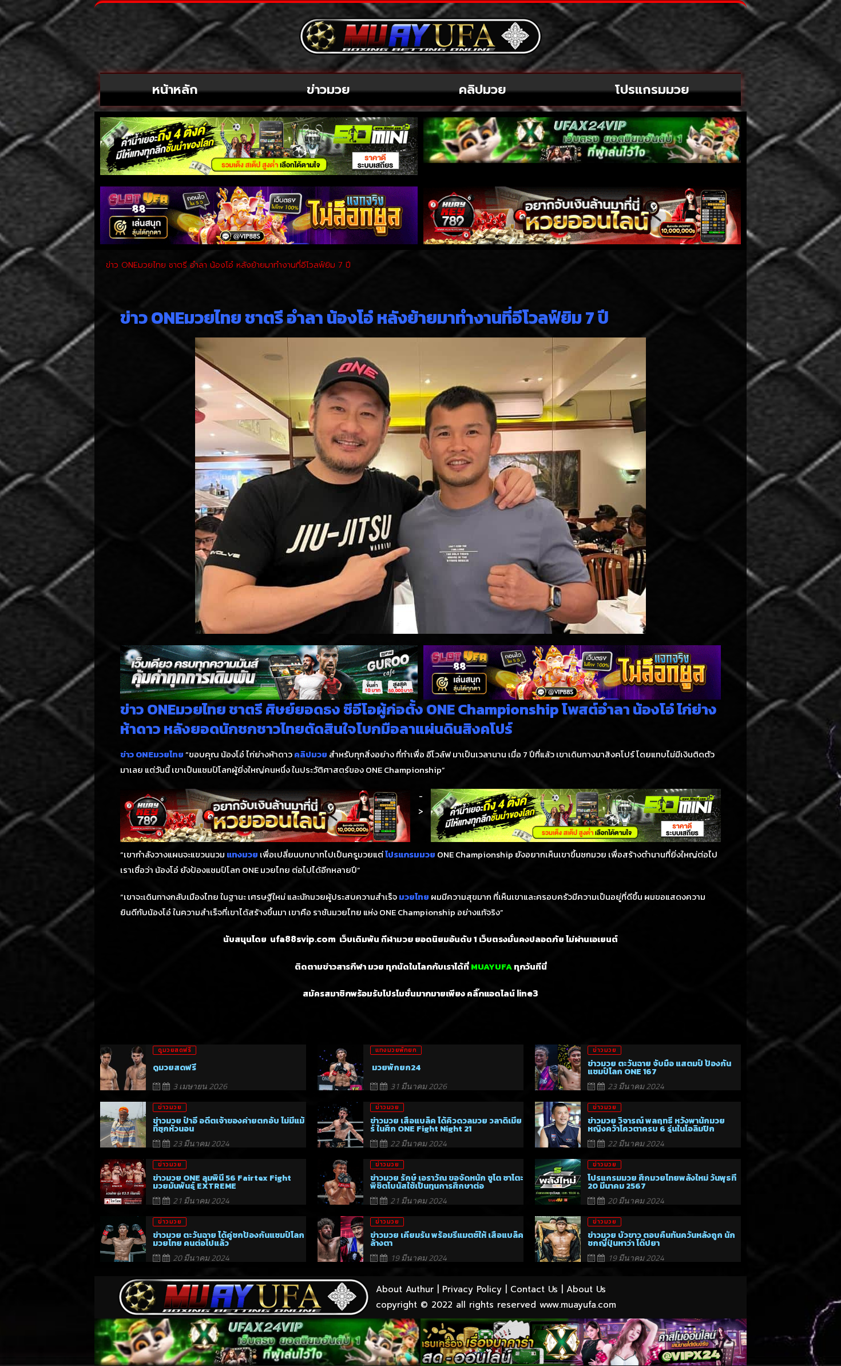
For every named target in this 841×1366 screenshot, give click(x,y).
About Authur (405, 1289)
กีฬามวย (397, 939)
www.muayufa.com (577, 1305)
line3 (527, 993)
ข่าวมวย (328, 89)
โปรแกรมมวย (652, 89)
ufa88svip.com (303, 939)
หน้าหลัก (175, 89)
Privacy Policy (472, 1289)
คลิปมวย (482, 89)
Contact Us (534, 1289)
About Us (586, 1289)
